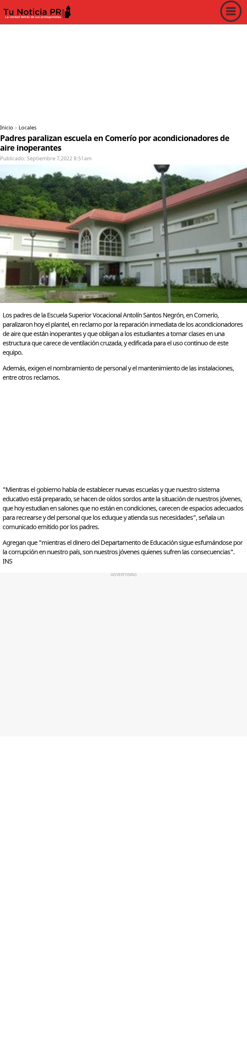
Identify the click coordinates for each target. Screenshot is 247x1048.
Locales (28, 128)
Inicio (6, 128)
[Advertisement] (123, 72)
